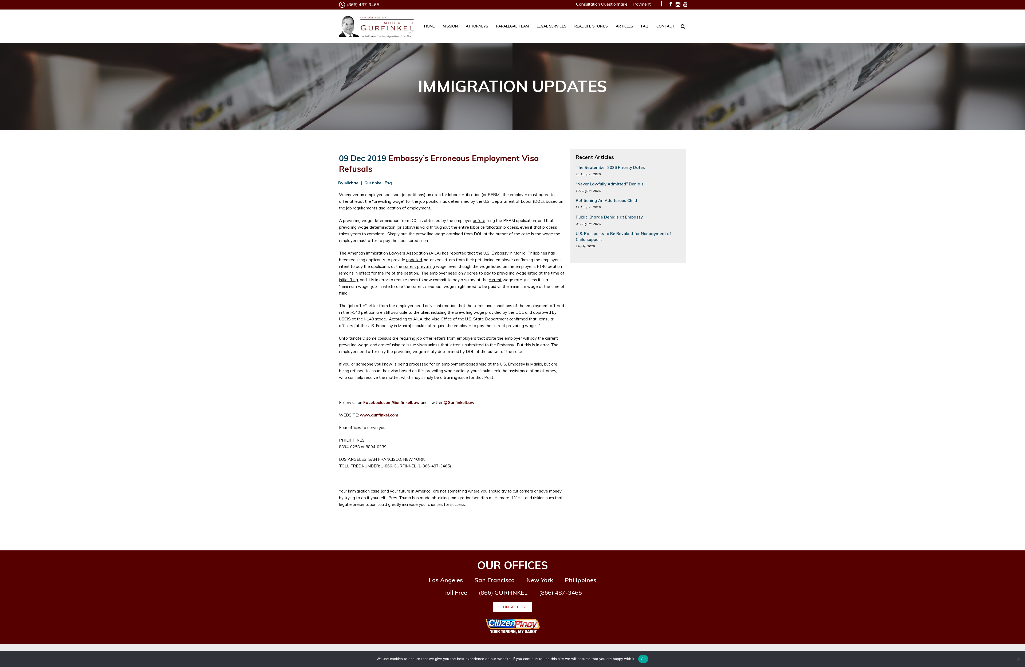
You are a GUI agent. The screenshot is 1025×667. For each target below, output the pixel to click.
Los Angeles (446, 580)
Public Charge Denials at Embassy (609, 217)
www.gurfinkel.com (379, 415)
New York (539, 580)
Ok (643, 659)
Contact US (512, 607)
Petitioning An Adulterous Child (606, 200)
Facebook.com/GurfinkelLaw (391, 402)
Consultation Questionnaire (602, 4)
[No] (1018, 659)
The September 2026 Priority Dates (610, 167)
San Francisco (495, 580)
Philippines (580, 580)
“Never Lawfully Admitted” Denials (610, 183)
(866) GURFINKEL (503, 592)
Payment (642, 4)
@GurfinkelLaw (459, 402)
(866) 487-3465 (363, 4)
